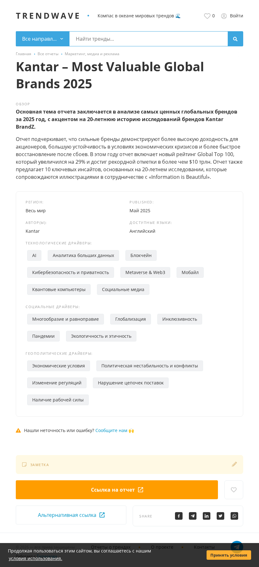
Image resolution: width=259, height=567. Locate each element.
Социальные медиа (123, 289)
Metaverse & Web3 (145, 272)
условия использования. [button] (35, 558)
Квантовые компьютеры (59, 289)
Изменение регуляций (56, 383)
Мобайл (190, 272)
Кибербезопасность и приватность (70, 272)
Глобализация (130, 319)
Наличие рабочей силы (58, 400)
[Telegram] (192, 516)
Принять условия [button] (228, 555)
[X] (220, 516)
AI (34, 255)
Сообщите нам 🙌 (114, 430)
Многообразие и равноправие (65, 319)
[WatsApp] (234, 516)
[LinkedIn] (206, 516)
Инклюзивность (179, 319)
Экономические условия (58, 366)
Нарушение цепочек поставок (131, 383)
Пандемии (43, 336)
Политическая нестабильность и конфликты (149, 366)
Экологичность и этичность (101, 336)
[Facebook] (179, 516)
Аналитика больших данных (83, 255)
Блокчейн (141, 255)
